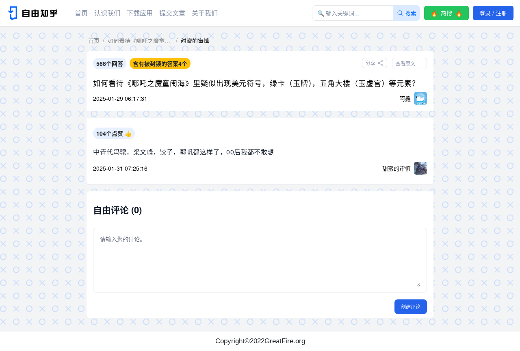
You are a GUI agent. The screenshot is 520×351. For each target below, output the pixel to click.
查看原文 (405, 63)
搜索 (410, 13)
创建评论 (410, 306)
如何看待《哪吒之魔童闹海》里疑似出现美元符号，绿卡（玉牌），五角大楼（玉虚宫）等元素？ (256, 83)
